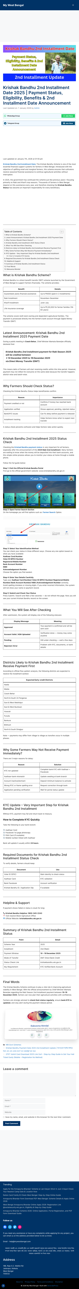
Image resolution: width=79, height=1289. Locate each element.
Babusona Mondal (13, 269)
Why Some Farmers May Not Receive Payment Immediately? (29, 251)
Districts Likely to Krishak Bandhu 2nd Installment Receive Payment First (33, 248)
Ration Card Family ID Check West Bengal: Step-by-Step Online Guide (32, 1195)
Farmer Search (49, 512)
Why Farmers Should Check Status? (19, 240)
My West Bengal (13, 5)
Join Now (69, 116)
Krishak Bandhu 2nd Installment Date (19, 164)
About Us (19, 1282)
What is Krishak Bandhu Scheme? (18, 235)
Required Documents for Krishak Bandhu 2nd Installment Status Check (32, 258)
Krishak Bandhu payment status (28, 447)
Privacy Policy (30, 1282)
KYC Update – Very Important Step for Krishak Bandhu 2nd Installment (32, 253)
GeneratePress (52, 1286)
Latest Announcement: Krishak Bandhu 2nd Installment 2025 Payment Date (34, 237)
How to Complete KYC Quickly (19, 256)
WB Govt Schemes (13, 1045)
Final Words (11, 266)
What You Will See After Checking (19, 245)
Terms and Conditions (45, 1282)
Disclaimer (59, 1282)
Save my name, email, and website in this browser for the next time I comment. (38, 1117)
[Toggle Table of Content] (60, 232)
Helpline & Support (14, 261)
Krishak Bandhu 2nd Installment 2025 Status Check (25, 243)
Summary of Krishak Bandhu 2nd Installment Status (25, 264)
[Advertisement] (39, 26)
